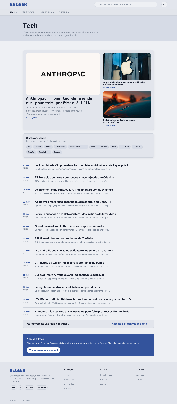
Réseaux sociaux (99, 147)
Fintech (63, 12)
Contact (103, 379)
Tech (12, 12)
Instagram (42, 387)
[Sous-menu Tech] (17, 12)
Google (31, 152)
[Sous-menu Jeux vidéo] (54, 12)
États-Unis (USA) (78, 147)
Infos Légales (106, 375)
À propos (104, 384)
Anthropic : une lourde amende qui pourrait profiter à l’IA (59, 100)
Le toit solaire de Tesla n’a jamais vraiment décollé (119, 121)
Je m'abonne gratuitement (45, 350)
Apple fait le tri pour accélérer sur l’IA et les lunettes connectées (124, 83)
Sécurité (124, 147)
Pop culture (28, 12)
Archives (140, 375)
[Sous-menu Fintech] (68, 12)
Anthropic (60, 147)
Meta (114, 147)
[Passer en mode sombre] (164, 4)
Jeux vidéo (46, 12)
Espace (57, 152)
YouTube (29, 387)
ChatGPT (137, 147)
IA (29, 147)
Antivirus (140, 379)
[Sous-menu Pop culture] (36, 12)
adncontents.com (32, 400)
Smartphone (44, 152)
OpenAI (38, 147)
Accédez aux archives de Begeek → (131, 323)
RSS (13, 387)
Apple (48, 147)
